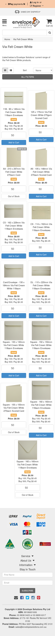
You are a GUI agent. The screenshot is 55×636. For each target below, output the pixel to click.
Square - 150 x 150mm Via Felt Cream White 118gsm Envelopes (41, 345)
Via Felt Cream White (23, 39)
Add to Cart (14, 142)
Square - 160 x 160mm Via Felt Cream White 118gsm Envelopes (41, 404)
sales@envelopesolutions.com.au (30, 626)
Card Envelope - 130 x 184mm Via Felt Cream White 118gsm (14, 285)
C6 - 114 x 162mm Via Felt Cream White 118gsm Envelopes (41, 227)
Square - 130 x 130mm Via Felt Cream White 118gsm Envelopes (14, 345)
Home (7, 39)
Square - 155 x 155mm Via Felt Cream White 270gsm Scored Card (14, 407)
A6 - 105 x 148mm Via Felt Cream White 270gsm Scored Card (41, 171)
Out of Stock (14, 196)
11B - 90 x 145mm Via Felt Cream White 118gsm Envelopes (13, 112)
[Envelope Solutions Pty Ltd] (26, 22)
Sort (25, 70)
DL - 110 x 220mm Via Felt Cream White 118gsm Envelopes (41, 285)
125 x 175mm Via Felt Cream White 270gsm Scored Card (41, 115)
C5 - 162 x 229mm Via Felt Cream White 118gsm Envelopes (13, 225)
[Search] (50, 32)
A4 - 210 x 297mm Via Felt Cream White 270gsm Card (13, 171)
